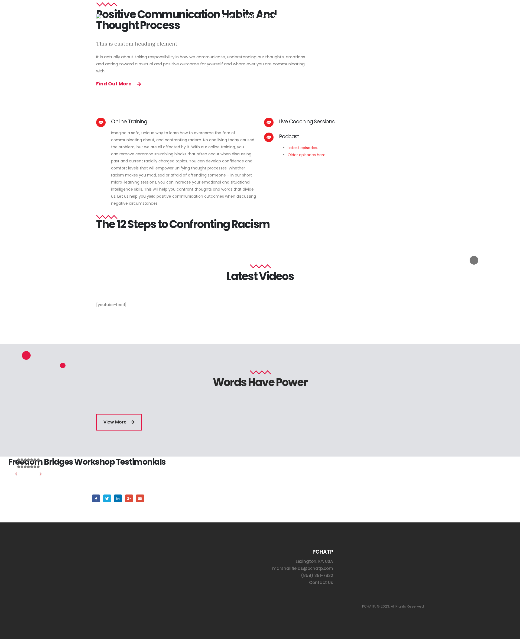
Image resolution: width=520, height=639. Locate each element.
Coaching (305, 16)
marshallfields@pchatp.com (302, 568)
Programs (272, 16)
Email (140, 498)
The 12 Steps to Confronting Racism (182, 224)
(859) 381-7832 (317, 575)
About (225, 16)
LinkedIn (118, 498)
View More (115, 422)
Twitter (107, 498)
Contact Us (321, 582)
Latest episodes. (303, 147)
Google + (129, 498)
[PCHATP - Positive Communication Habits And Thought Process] (116, 16)
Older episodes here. (307, 155)
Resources (352, 16)
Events (247, 16)
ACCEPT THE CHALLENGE (396, 16)
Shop (328, 16)
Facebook (96, 498)
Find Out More (114, 83)
